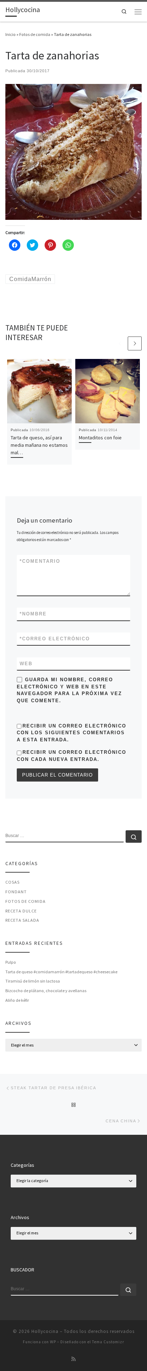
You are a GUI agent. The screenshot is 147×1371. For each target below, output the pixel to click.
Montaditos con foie (100, 437)
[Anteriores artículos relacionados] (120, 343)
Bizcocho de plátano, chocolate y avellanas (45, 990)
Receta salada (22, 920)
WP (53, 1341)
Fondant (16, 891)
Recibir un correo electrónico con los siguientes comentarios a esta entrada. (71, 732)
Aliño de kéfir (17, 1000)
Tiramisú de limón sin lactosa (32, 981)
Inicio (10, 34)
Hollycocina (45, 1331)
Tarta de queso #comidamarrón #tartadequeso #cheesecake (61, 971)
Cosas (12, 882)
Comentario (40, 561)
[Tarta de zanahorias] (73, 151)
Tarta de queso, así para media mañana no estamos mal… (39, 445)
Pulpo (10, 962)
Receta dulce (21, 911)
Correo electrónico (55, 638)
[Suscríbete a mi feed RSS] (73, 1359)
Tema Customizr (108, 1341)
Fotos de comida (34, 34)
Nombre (33, 613)
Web (26, 663)
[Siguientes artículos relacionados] (135, 343)
